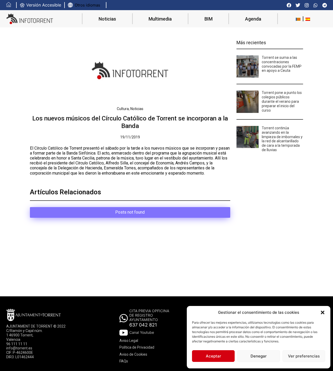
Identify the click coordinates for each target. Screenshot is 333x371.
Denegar (259, 356)
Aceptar (213, 356)
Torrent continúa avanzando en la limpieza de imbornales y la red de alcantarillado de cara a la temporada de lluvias (282, 139)
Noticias (107, 19)
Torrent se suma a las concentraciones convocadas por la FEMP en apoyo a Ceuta (282, 64)
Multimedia (160, 19)
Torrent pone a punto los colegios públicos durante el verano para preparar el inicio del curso (282, 101)
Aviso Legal (128, 340)
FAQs (123, 361)
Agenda (253, 19)
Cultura (123, 109)
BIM (208, 19)
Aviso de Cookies (133, 354)
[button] (322, 312)
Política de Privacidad (136, 347)
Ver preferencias (304, 356)
